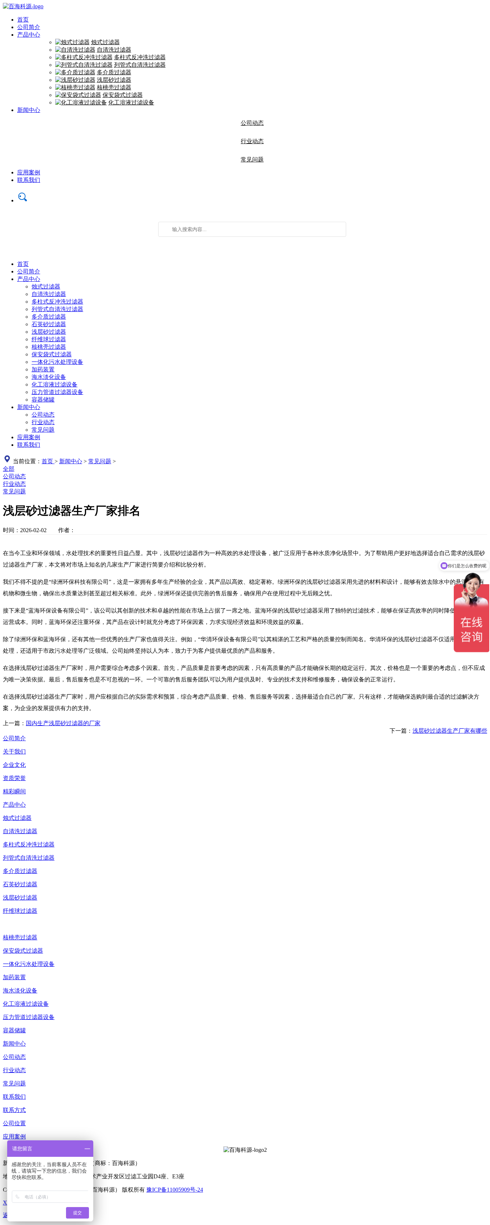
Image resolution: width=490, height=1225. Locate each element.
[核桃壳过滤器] (75, 87)
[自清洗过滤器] (75, 50)
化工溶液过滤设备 (131, 102)
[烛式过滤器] (72, 42)
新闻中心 (28, 110)
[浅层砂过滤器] (75, 80)
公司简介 (28, 27)
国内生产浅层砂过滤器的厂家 (63, 723)
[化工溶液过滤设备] (81, 102)
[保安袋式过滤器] (78, 95)
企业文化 (14, 765)
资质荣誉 (14, 778)
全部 (8, 469)
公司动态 (252, 123)
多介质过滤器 (114, 72)
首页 (23, 20)
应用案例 (28, 172)
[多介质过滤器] (75, 72)
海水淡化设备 (49, 377)
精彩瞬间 (14, 791)
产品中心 (28, 35)
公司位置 (14, 1123)
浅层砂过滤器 (114, 80)
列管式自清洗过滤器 (140, 65)
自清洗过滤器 (114, 50)
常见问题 (252, 159)
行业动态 (252, 141)
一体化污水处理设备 (57, 362)
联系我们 (28, 180)
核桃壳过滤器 (114, 87)
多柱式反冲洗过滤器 (140, 57)
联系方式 (14, 1110)
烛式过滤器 (105, 42)
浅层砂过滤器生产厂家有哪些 (450, 731)
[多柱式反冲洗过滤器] (84, 57)
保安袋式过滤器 (123, 95)
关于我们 (14, 751)
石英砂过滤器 (49, 324)
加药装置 (43, 369)
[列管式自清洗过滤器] (84, 65)
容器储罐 (43, 399)
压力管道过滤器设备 (57, 392)
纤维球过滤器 (49, 339)
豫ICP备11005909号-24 (174, 1190)
